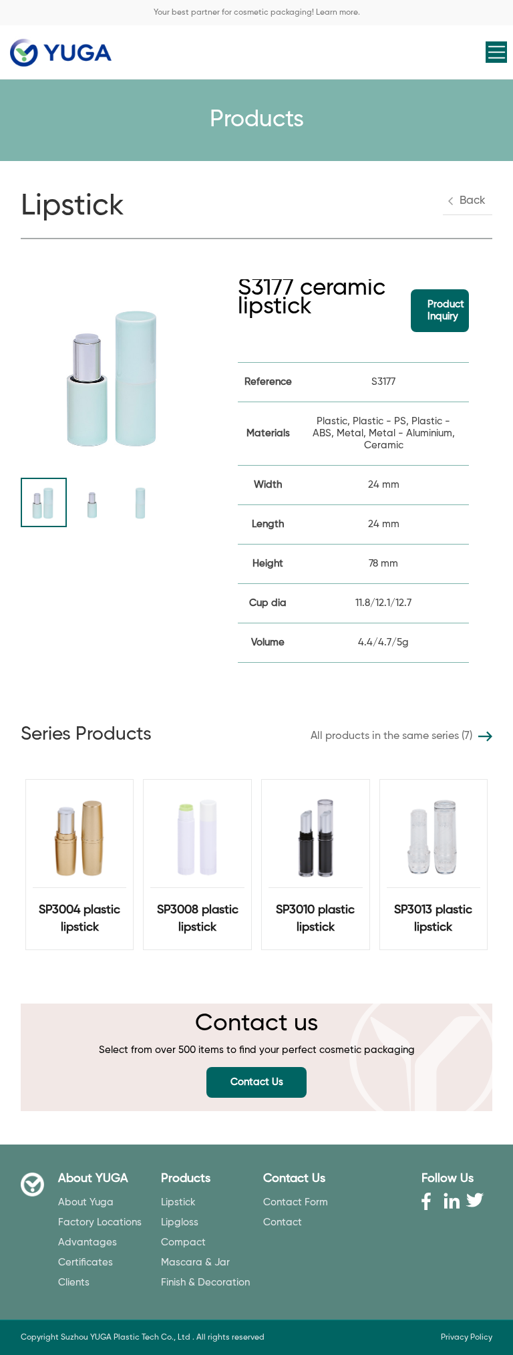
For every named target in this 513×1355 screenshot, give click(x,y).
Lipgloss (179, 1222)
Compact (183, 1242)
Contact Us (256, 1082)
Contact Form (295, 1202)
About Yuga (86, 1202)
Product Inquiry (446, 310)
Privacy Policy (466, 1338)
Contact (282, 1222)
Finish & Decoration (205, 1282)
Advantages (87, 1242)
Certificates (85, 1262)
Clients (74, 1282)
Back (473, 200)
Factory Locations (100, 1222)
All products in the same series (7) (391, 736)
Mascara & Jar (195, 1262)
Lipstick (178, 1202)
